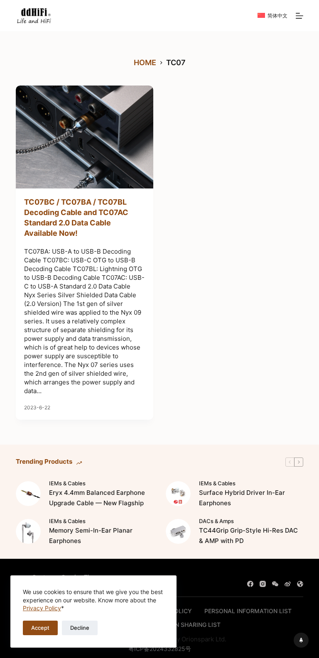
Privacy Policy (42, 608)
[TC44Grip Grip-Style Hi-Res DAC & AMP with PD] (178, 531)
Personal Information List (248, 610)
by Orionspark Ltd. (199, 639)
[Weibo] (288, 584)
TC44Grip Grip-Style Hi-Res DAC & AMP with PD (248, 535)
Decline (79, 627)
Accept (40, 627)
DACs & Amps (216, 521)
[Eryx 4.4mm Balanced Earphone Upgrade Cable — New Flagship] (28, 493)
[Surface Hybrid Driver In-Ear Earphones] (178, 493)
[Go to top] (301, 640)
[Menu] (299, 16)
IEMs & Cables (67, 483)
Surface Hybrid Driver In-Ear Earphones (242, 498)
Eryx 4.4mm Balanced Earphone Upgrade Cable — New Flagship (97, 498)
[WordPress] (300, 584)
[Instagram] (263, 584)
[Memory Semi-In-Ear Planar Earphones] (28, 531)
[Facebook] (250, 584)
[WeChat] (275, 584)
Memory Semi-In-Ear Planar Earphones (91, 535)
